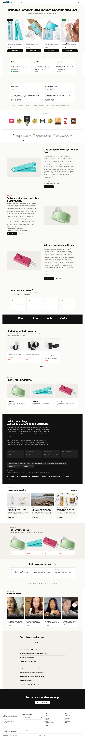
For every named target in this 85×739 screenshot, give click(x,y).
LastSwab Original (15, 71)
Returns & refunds (68, 716)
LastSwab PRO (48, 716)
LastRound (36, 71)
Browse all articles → (74, 490)
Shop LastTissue (49, 278)
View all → (47, 725)
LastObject (7, 735)
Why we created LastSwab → (54, 476)
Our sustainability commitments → (39, 476)
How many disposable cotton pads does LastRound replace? (34, 653)
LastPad (46, 721)
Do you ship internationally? (26, 680)
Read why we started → (21, 446)
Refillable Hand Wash (49, 723)
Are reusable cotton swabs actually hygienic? (30, 642)
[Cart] (81, 2)
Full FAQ (28, 684)
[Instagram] (82, 735)
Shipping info (67, 715)
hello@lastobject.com (12, 731)
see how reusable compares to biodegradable (20, 294)
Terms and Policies (42, 735)
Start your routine (42, 702)
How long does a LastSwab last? (27, 646)
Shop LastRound (11, 233)
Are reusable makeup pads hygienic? (28, 649)
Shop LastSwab (48, 186)
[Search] (76, 2)
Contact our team (35, 684)
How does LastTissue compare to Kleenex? (30, 665)
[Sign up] (41, 717)
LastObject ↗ (15, 735)
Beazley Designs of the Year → (13, 479)
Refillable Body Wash (49, 722)
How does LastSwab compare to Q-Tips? (29, 661)
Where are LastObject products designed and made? (32, 676)
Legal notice (67, 721)
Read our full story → (11, 476)
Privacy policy (68, 718)
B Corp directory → (66, 476)
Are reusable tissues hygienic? (27, 657)
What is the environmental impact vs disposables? (31, 672)
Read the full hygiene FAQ (22, 140)
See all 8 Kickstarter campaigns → (24, 476)
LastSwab (47, 715)
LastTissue (59, 71)
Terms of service (68, 719)
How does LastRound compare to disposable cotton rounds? (33, 668)
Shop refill (58, 186)
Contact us (67, 722)
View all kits (42, 366)
